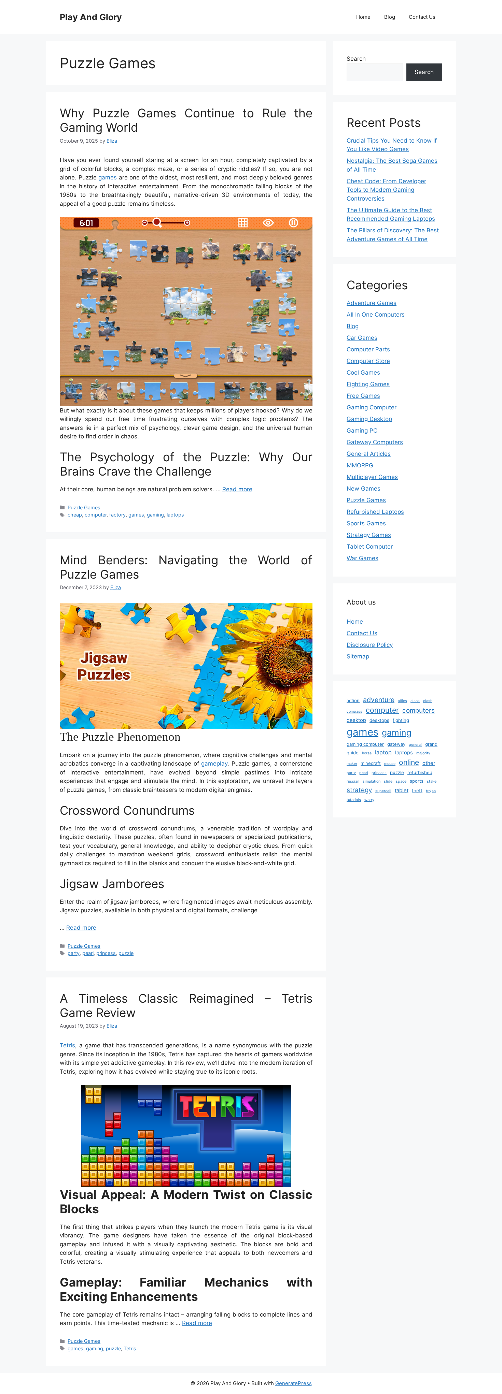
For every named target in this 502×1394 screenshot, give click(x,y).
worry (369, 800)
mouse (389, 763)
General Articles (369, 453)
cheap (75, 515)
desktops (379, 720)
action (353, 700)
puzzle (126, 953)
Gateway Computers (375, 442)
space (401, 781)
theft (417, 790)
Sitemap (358, 656)
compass (354, 711)
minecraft (371, 763)
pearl (88, 953)
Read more (237, 489)
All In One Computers (376, 314)
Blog (389, 17)
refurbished (419, 772)
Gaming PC (362, 430)
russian (353, 781)
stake (431, 781)
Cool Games (363, 372)
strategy (359, 790)
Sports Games (366, 523)
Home (363, 17)
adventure (378, 700)
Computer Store (368, 361)
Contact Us (422, 17)
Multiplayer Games (372, 477)
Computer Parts (368, 349)
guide (353, 752)
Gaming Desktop (369, 419)
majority (423, 753)
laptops (175, 515)
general (415, 744)
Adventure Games (371, 303)
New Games (363, 488)
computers (418, 710)
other (428, 763)
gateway (396, 744)
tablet (401, 790)
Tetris (67, 1045)
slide (388, 781)
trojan (431, 791)
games (107, 177)
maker (352, 763)
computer (96, 515)
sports (416, 781)
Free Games (363, 395)
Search (356, 58)
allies (402, 701)
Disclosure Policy (370, 644)
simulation (371, 781)
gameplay (214, 763)
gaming (155, 515)
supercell (383, 791)
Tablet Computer (370, 546)
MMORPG (360, 465)
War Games (362, 558)
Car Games (362, 337)
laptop (383, 752)
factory (117, 515)
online (409, 762)
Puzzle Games (84, 507)
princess (106, 953)
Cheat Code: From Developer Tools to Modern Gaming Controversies (386, 190)
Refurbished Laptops (375, 511)
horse (367, 753)
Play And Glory (91, 17)
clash (427, 701)
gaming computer (365, 744)
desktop (356, 720)
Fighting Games (368, 384)
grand (431, 744)
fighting (401, 720)
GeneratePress (293, 1383)
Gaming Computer (371, 407)
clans (415, 701)
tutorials (354, 800)
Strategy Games (369, 535)
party (74, 953)
